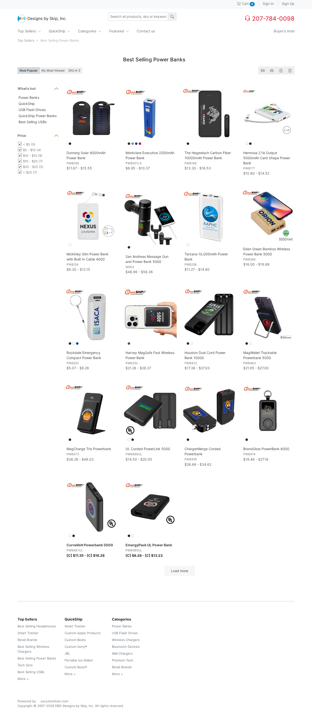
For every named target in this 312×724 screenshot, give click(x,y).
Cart (247, 3)
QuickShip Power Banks (37, 116)
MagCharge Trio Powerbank (89, 449)
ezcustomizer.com (54, 701)
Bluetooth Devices (126, 647)
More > (23, 679)
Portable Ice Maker (79, 660)
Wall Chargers (122, 653)
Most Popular (29, 70)
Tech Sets (25, 665)
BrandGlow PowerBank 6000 (266, 449)
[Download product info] (289, 70)
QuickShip (57, 31)
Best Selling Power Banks (37, 658)
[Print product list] (271, 70)
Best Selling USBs (32, 122)
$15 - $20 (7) (33, 161)
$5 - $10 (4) (32, 150)
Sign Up (288, 3)
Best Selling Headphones (37, 626)
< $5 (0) (29, 144)
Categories (88, 31)
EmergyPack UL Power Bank (149, 545)
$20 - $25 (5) (33, 167)
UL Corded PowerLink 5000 (148, 449)
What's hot (27, 88)
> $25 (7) (30, 172)
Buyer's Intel (284, 31)
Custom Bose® (76, 667)
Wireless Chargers (126, 640)
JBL (67, 653)
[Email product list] (262, 70)
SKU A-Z (74, 70)
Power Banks (28, 97)
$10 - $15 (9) (32, 156)
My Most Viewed (53, 70)
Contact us (146, 31)
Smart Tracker (28, 633)
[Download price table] (280, 70)
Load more (179, 571)
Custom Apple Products (83, 633)
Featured (117, 31)
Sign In (268, 3)
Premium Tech (122, 660)
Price (22, 135)
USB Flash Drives (32, 110)
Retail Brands (27, 640)
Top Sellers (27, 31)
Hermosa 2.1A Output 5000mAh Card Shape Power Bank (266, 158)
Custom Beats (75, 640)
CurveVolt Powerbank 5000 (90, 545)
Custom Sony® (76, 647)
